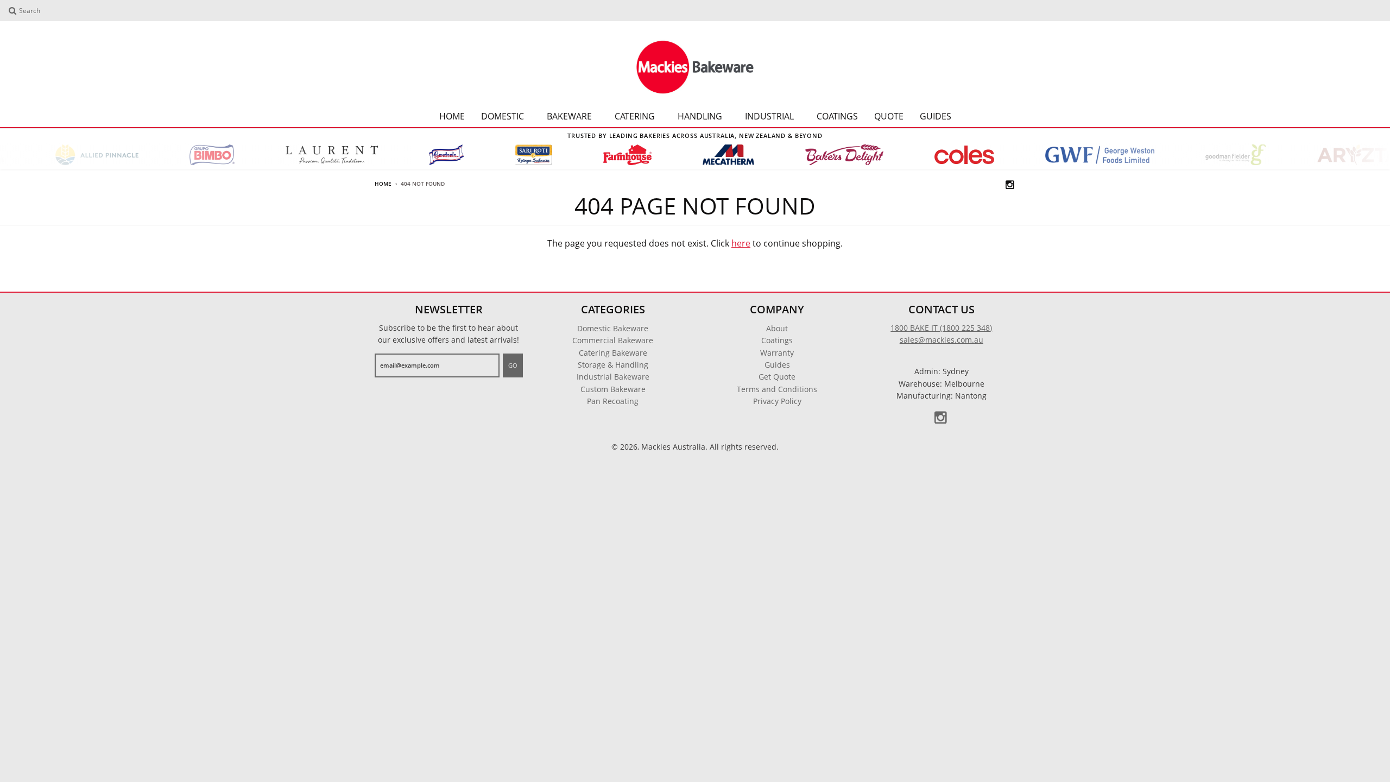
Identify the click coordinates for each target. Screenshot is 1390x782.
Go (512, 365)
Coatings (837, 116)
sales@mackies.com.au (941, 340)
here (740, 243)
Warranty (777, 353)
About (777, 328)
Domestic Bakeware (612, 328)
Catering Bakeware (613, 353)
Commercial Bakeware (612, 340)
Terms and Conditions (777, 389)
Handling (700, 116)
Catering (635, 116)
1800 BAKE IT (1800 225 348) (941, 328)
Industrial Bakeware (613, 376)
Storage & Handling (613, 365)
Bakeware (569, 116)
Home (452, 116)
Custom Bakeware (613, 389)
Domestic (502, 116)
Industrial (769, 116)
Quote (889, 116)
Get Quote (777, 376)
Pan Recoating (613, 401)
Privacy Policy (777, 401)
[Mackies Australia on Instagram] (1010, 184)
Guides (935, 116)
